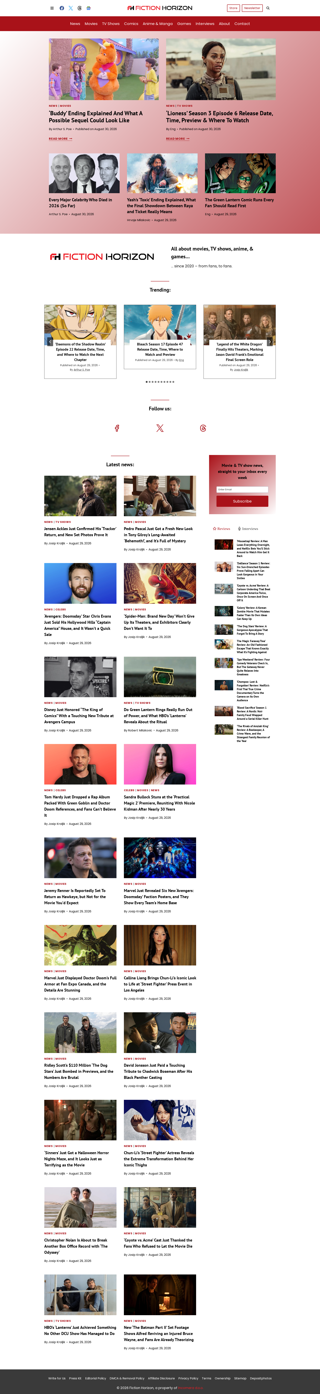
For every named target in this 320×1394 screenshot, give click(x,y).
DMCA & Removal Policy (127, 1378)
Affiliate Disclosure (161, 1378)
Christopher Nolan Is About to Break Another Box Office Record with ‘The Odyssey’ (76, 1246)
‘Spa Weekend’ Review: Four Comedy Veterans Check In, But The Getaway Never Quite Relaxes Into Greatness (253, 667)
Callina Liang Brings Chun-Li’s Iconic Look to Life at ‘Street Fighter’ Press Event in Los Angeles (160, 984)
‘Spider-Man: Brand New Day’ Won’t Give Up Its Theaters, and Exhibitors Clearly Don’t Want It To (159, 622)
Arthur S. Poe (62, 129)
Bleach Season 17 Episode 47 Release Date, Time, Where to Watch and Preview (160, 349)
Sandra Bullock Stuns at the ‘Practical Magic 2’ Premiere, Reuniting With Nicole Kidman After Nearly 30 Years (159, 803)
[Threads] (79, 8)
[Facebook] (61, 8)
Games (184, 23)
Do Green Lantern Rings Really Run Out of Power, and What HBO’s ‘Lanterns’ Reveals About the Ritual (158, 715)
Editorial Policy (95, 1378)
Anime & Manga (158, 23)
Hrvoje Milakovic (138, 220)
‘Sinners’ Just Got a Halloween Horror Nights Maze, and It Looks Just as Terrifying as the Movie (76, 1159)
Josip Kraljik (241, 370)
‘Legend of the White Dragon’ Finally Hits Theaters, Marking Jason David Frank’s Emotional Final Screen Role (240, 352)
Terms (206, 1378)
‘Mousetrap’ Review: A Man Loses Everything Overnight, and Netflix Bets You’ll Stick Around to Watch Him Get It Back (253, 548)
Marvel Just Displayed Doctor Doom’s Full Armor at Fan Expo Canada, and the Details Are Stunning (80, 984)
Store (233, 8)
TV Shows (111, 23)
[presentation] (104, 69)
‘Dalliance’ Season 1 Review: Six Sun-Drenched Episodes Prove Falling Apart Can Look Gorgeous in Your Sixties (253, 571)
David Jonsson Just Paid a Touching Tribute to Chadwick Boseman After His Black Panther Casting (158, 1071)
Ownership (223, 1378)
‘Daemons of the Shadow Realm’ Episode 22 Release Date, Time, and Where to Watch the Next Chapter (80, 352)
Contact (242, 23)
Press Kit (75, 1378)
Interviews (205, 23)
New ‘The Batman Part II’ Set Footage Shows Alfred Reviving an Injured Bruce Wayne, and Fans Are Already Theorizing (159, 1333)
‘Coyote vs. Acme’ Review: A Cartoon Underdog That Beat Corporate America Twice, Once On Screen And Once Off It (253, 593)
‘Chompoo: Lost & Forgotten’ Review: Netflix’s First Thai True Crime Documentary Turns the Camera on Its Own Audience (253, 691)
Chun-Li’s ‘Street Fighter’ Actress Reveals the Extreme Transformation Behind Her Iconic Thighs (159, 1159)
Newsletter (252, 8)
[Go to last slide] (50, 341)
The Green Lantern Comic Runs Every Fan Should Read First (239, 203)
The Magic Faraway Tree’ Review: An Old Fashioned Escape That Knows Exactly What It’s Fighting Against (253, 646)
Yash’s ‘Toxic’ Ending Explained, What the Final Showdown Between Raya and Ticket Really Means (161, 205)
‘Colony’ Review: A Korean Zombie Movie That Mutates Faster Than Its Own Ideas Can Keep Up (253, 613)
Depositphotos (261, 1378)
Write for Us (57, 1378)
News (75, 23)
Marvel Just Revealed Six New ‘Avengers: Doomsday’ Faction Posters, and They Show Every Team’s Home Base (159, 896)
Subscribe (242, 501)
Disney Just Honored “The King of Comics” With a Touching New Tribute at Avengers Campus (79, 715)
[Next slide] (270, 341)
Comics (131, 23)
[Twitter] (70, 8)
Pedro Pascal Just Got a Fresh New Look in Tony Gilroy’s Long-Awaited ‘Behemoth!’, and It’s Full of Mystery (158, 534)
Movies (91, 23)
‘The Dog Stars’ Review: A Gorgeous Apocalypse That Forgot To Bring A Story (252, 629)
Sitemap (240, 1378)
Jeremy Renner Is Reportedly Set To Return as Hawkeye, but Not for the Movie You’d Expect (75, 896)
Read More (60, 139)
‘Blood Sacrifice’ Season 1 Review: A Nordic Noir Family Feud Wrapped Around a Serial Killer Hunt (252, 713)
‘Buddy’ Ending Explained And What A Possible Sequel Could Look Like (95, 116)
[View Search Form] (268, 8)
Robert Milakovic (140, 730)
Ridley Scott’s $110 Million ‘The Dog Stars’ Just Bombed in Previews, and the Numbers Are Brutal (78, 1071)
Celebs (60, 609)
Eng (173, 129)
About (224, 23)
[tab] (147, 382)
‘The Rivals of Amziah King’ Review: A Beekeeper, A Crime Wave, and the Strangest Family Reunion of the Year (253, 733)
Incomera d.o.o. (190, 1387)
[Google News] (88, 8)
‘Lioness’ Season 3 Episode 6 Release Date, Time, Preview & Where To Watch (219, 116)
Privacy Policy (188, 1378)
